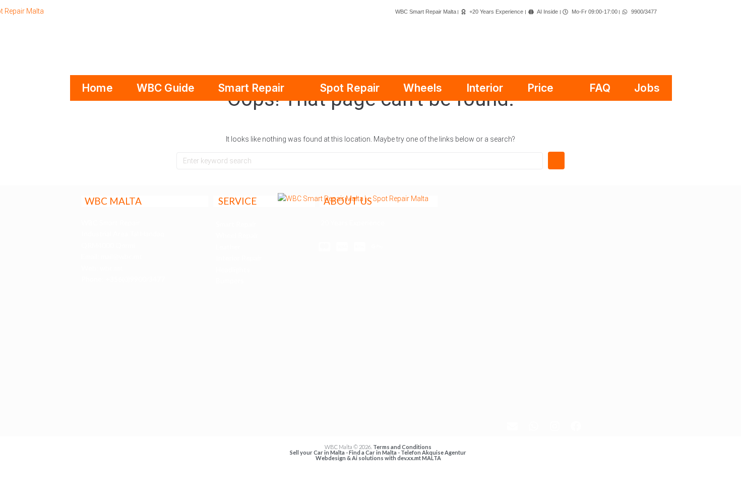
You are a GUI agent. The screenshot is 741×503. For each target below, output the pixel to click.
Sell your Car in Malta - (319, 452)
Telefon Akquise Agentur (433, 452)
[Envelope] (512, 425)
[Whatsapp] (533, 425)
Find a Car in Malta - (375, 452)
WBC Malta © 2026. (349, 447)
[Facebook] (576, 425)
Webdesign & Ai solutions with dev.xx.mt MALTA (378, 458)
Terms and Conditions (402, 447)
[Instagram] (555, 425)
